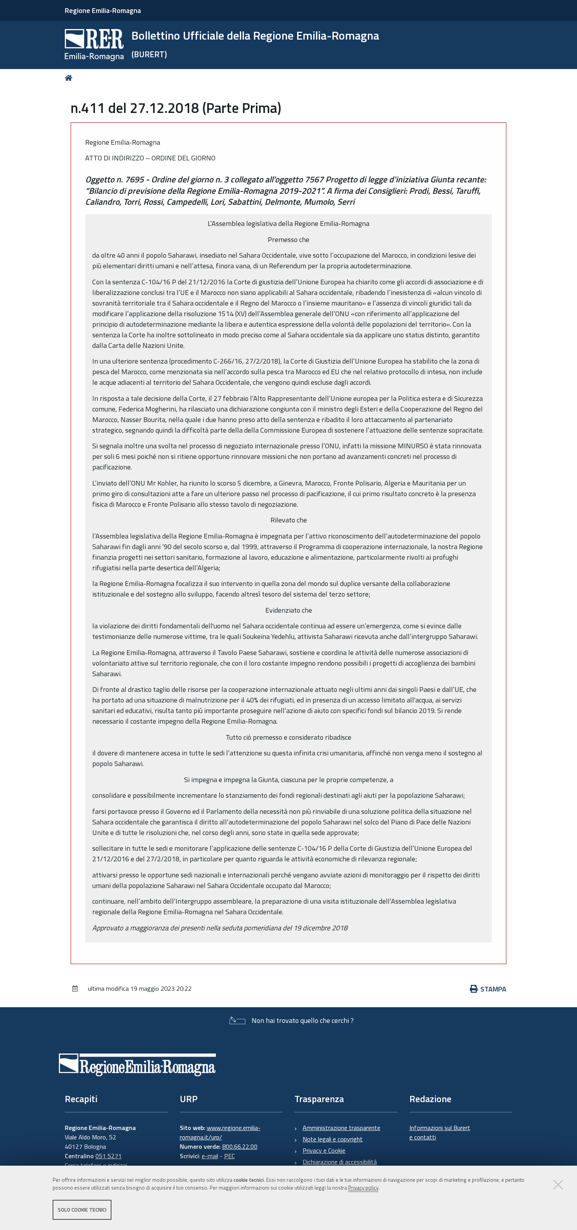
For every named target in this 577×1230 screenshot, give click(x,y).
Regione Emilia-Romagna (103, 10)
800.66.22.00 (239, 1146)
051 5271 (108, 1156)
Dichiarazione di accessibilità (340, 1161)
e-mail (210, 1156)
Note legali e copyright (333, 1139)
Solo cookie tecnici (82, 1210)
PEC (229, 1156)
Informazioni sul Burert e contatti (439, 1132)
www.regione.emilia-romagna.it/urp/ (220, 1132)
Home (70, 78)
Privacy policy (363, 1188)
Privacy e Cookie (324, 1150)
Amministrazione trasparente (341, 1127)
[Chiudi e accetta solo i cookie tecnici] (558, 1184)
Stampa (493, 989)
